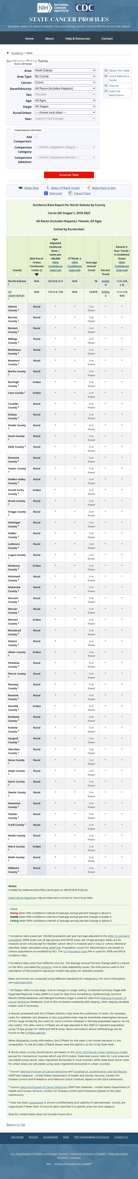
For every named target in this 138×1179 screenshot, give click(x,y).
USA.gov (75, 1157)
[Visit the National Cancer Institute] (53, 6)
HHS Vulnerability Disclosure (91, 1137)
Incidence (17, 53)
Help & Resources (77, 39)
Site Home (17, 1137)
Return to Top (15, 1125)
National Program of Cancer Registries (43, 1071)
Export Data (82, 193)
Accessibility (50, 1137)
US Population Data (75, 951)
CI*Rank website (35, 1032)
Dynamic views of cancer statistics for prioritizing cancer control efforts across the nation (69, 26)
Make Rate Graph (104, 188)
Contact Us (121, 1137)
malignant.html (22, 982)
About (49, 39)
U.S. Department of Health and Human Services (39, 1154)
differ (73, 970)
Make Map (31, 188)
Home (29, 39)
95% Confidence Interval (55, 266)
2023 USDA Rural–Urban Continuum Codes (101, 1052)
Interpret (56, 193)
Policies (33, 1137)
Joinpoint (46, 967)
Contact (107, 39)
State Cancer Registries (22, 897)
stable (105, 281)
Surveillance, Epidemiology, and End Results (100, 1071)
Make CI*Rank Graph (65, 188)
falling (106, 292)
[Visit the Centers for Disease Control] (85, 6)
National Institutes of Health (88, 1154)
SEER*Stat (55, 947)
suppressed (36, 1102)
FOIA (66, 1137)
